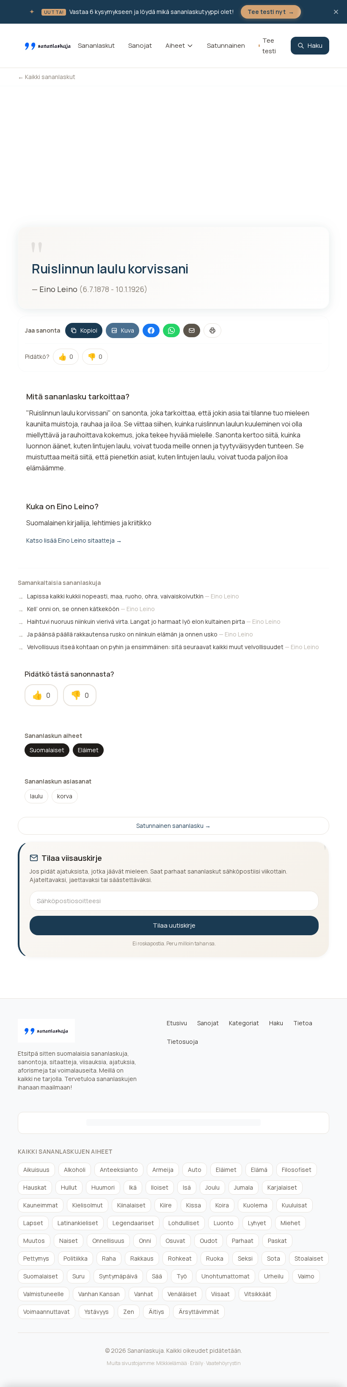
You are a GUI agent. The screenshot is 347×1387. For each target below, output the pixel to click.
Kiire (166, 1205)
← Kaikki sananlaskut (46, 77)
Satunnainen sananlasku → (173, 826)
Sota (273, 1258)
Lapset (33, 1223)
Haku (315, 45)
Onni (145, 1241)
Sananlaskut (96, 45)
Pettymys (36, 1258)
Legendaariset (133, 1223)
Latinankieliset (78, 1223)
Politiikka (75, 1258)
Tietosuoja (182, 1042)
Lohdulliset (183, 1223)
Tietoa (302, 1023)
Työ (181, 1276)
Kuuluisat (294, 1205)
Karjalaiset (282, 1187)
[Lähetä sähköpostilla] (191, 330)
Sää (157, 1276)
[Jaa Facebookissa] (151, 330)
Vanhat (143, 1294)
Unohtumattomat (225, 1276)
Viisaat (220, 1294)
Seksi (245, 1258)
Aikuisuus (36, 1170)
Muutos (34, 1241)
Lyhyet (257, 1223)
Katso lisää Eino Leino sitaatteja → (74, 540)
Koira (222, 1205)
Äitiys (156, 1312)
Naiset (68, 1241)
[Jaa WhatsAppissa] (171, 330)
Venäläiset (182, 1294)
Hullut (69, 1187)
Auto (194, 1170)
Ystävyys (96, 1312)
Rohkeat (180, 1258)
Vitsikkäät (257, 1294)
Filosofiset (296, 1170)
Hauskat (35, 1187)
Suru (78, 1276)
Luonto (224, 1223)
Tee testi (269, 46)
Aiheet (175, 45)
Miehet (290, 1223)
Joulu (212, 1187)
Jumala (243, 1187)
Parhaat (242, 1241)
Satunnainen (226, 45)
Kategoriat (244, 1023)
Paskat (277, 1241)
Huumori (103, 1187)
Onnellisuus (108, 1241)
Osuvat (175, 1241)
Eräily (196, 1363)
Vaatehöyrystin (223, 1363)
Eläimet (88, 750)
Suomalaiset (47, 750)
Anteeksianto (119, 1170)
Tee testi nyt (271, 12)
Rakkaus (142, 1258)
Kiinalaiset (131, 1205)
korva (64, 796)
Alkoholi (74, 1170)
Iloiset (159, 1187)
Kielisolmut (87, 1205)
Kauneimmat (40, 1205)
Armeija (163, 1170)
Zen (128, 1312)
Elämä (259, 1170)
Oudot (209, 1241)
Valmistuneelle (43, 1294)
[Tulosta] (212, 330)
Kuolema (255, 1205)
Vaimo (306, 1276)
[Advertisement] (173, 149)
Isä (187, 1187)
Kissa (193, 1205)
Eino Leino (58, 289)
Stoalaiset (309, 1258)
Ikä (133, 1187)
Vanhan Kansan (99, 1294)
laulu (36, 796)
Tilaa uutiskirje (174, 925)
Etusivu (177, 1023)
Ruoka (214, 1258)
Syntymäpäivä (118, 1276)
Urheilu (274, 1276)
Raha (109, 1258)
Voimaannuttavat (46, 1312)
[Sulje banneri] (336, 12)
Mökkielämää (171, 1363)
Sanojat (140, 45)
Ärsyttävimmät (199, 1312)
